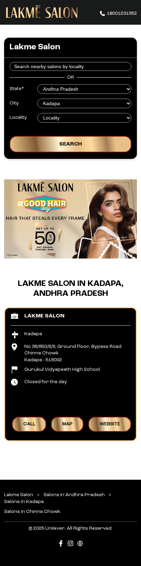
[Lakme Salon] (41, 12)
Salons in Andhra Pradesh (74, 494)
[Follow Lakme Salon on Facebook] (61, 545)
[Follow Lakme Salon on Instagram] (70, 545)
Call (29, 424)
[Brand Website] (80, 545)
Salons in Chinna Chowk (32, 511)
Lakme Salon (44, 315)
